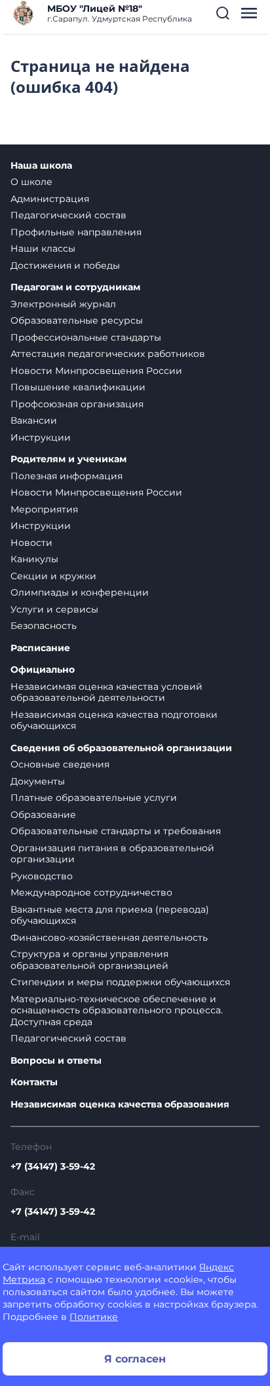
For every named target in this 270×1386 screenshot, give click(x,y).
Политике (93, 1317)
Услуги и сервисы (54, 609)
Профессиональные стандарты (85, 337)
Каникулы (34, 559)
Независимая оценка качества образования (119, 1104)
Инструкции (40, 437)
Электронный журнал (63, 304)
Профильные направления (76, 232)
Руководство (41, 876)
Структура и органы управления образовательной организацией (89, 960)
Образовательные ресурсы (76, 320)
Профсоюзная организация (77, 404)
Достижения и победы (65, 265)
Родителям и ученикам (68, 459)
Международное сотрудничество (91, 892)
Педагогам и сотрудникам (75, 287)
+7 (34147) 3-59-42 (52, 1166)
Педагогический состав (68, 215)
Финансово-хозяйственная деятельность (109, 937)
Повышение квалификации (77, 387)
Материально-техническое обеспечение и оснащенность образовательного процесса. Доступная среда (116, 1010)
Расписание (40, 648)
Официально (42, 669)
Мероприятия (44, 509)
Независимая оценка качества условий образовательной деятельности (106, 692)
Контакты (34, 1082)
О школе (31, 182)
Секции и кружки (53, 576)
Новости (31, 543)
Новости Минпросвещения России (96, 371)
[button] (223, 13)
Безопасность (43, 626)
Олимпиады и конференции (79, 592)
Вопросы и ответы (56, 1060)
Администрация (49, 199)
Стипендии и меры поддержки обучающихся (120, 982)
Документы (37, 781)
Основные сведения (59, 764)
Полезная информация (66, 476)
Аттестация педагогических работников (107, 354)
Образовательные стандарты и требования (115, 831)
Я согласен (135, 1359)
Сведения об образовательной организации (121, 748)
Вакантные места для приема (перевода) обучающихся (109, 915)
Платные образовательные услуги (93, 797)
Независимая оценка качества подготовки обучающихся (114, 720)
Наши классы (42, 248)
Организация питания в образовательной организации (112, 854)
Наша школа (41, 165)
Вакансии (33, 420)
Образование (43, 814)
